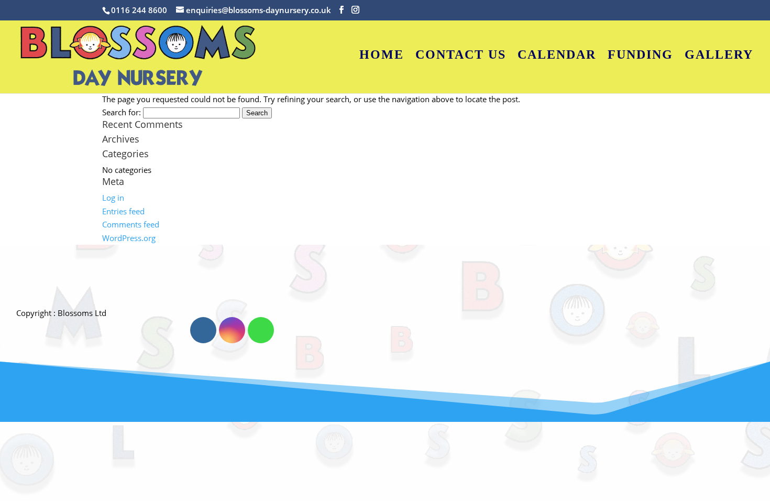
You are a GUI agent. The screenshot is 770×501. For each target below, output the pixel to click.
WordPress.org (129, 238)
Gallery (719, 56)
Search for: (121, 112)
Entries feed (123, 211)
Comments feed (130, 224)
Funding (640, 56)
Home (381, 56)
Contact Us (460, 56)
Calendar (557, 56)
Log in (113, 197)
